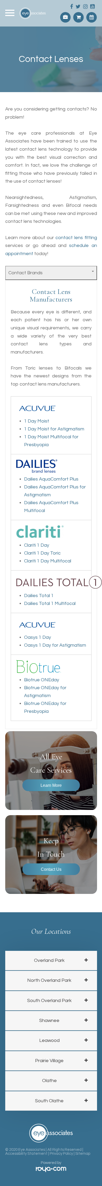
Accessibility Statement (26, 1154)
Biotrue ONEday (41, 679)
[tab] (51, 960)
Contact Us (51, 869)
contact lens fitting (76, 237)
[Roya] (51, 1170)
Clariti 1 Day (36, 545)
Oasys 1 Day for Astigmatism (55, 645)
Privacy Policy (61, 1154)
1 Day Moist (36, 421)
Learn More (51, 785)
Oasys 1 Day (37, 637)
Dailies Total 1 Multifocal (50, 603)
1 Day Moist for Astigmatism (54, 428)
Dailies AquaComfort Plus (51, 479)
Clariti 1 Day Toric (42, 553)
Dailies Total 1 (39, 595)
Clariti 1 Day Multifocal (47, 560)
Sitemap (82, 1154)
